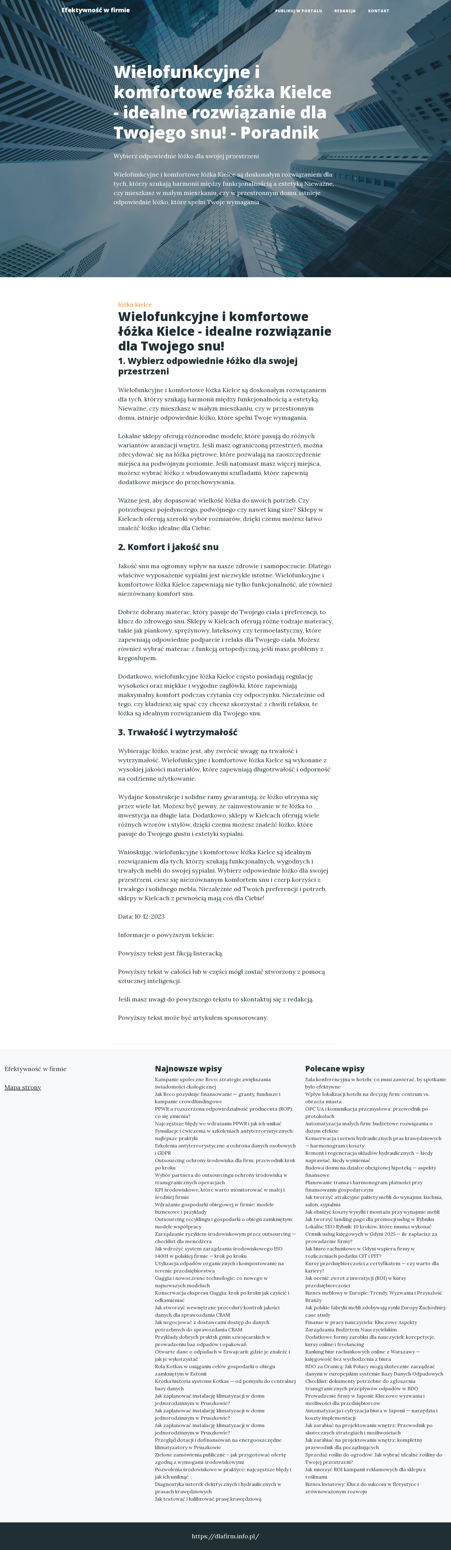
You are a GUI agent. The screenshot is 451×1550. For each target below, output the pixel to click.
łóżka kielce (135, 304)
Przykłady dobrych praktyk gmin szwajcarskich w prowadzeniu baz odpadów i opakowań (212, 1340)
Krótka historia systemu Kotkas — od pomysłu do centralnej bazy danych (225, 1384)
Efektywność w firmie (95, 10)
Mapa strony (23, 1087)
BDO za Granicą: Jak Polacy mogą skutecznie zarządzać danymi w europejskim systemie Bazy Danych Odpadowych (374, 1370)
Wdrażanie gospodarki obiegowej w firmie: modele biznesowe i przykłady (214, 1208)
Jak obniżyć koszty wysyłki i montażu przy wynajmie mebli (372, 1212)
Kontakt (379, 10)
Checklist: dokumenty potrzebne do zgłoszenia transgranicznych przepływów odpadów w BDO (361, 1384)
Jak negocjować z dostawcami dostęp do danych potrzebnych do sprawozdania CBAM (212, 1326)
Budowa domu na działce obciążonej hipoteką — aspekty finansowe (370, 1171)
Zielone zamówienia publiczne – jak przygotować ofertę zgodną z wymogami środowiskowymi (220, 1458)
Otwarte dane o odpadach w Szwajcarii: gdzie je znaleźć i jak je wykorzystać (222, 1355)
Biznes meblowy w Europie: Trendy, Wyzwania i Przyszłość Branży (373, 1296)
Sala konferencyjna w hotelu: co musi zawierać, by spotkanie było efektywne (375, 1083)
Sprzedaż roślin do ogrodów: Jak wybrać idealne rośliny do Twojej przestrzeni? (373, 1458)
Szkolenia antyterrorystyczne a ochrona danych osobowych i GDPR (225, 1149)
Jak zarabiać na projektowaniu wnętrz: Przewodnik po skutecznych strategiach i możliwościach (369, 1429)
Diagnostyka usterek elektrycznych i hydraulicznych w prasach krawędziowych (218, 1488)
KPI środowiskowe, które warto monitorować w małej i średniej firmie (220, 1193)
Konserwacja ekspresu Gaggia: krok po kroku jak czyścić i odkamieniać (222, 1296)
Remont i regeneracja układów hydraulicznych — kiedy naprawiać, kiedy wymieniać (369, 1156)
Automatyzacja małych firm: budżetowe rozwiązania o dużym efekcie (369, 1127)
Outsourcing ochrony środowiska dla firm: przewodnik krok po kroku (225, 1164)
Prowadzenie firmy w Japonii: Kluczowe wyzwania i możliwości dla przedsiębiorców (365, 1399)
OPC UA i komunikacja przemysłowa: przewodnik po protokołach (366, 1112)
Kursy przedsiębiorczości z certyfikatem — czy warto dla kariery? (372, 1267)
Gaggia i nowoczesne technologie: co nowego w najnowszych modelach (211, 1281)
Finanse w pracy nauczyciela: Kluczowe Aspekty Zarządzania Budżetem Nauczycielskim (361, 1326)
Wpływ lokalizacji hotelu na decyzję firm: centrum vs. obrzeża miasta (367, 1097)
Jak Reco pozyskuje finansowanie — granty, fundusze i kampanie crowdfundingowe (217, 1097)
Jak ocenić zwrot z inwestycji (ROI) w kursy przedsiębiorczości (355, 1281)
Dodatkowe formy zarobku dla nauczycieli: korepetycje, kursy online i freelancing (370, 1340)
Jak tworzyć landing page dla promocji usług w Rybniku (369, 1219)
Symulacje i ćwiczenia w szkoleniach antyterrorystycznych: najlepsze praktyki (224, 1134)
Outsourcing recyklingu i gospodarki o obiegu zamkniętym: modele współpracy (224, 1223)
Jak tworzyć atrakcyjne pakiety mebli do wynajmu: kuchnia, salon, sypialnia (374, 1200)
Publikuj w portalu (298, 10)
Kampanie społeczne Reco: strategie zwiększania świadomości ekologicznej (213, 1083)
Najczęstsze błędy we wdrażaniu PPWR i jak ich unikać (218, 1123)
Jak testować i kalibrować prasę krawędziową (208, 1499)
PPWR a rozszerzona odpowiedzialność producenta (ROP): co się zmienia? (224, 1112)
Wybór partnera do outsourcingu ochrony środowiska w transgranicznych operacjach (221, 1178)
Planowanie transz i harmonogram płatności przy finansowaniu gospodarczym (363, 1186)
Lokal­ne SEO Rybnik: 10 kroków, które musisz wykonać (368, 1226)
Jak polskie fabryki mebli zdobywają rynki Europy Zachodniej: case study (375, 1311)
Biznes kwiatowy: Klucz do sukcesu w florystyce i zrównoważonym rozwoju (362, 1488)
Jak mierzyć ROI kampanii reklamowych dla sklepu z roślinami (365, 1473)
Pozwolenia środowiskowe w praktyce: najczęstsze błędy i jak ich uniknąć (223, 1473)
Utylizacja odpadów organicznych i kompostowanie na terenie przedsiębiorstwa (219, 1267)
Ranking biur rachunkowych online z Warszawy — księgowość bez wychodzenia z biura (362, 1355)
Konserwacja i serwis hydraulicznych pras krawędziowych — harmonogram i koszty (373, 1142)
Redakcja (345, 10)
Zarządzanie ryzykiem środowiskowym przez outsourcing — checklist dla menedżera (225, 1237)
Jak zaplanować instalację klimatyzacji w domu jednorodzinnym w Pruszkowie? (209, 1399)
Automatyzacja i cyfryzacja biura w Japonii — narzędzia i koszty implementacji (371, 1414)
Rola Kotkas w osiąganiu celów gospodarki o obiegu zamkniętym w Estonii (215, 1370)
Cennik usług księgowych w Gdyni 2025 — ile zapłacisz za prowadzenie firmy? (371, 1237)
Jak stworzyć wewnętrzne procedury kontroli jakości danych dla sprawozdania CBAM (217, 1311)
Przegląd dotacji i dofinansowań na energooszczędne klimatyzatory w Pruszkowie (218, 1443)
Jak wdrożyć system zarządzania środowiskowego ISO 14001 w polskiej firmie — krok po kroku (219, 1252)
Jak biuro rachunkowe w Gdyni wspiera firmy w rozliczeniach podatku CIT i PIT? (360, 1252)
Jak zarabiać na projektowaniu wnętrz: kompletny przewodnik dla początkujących (363, 1443)
